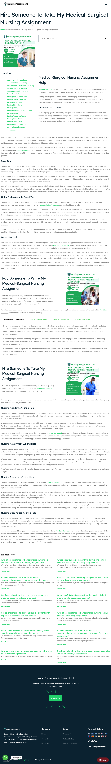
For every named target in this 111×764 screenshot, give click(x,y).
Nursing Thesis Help (14, 121)
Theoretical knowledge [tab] (14, 319)
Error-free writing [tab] (82, 319)
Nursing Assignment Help (17, 97)
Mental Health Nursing (15, 94)
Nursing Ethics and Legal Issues (19, 110)
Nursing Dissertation (15, 105)
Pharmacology (12, 130)
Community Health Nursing (17, 91)
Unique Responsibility (44, 388)
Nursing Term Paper (14, 119)
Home (2, 30)
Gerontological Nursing (16, 127)
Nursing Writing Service (16, 124)
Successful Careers (24, 150)
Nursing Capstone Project (17, 99)
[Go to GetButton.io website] (5, 761)
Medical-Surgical (45, 89)
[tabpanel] (55, 340)
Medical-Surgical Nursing (17, 88)
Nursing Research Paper (16, 116)
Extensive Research (55, 482)
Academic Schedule (61, 245)
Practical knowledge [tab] (38, 319)
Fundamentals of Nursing (17, 83)
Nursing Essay (12, 108)
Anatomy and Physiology (17, 80)
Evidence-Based (55, 433)
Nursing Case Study (14, 102)
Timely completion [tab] (61, 319)
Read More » (5, 571)
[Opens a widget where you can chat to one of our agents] (103, 760)
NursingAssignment (26, 760)
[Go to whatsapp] (5, 757)
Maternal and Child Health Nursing (20, 86)
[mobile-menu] (105, 4)
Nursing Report (13, 113)
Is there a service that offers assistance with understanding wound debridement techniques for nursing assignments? (82, 633)
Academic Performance (49, 205)
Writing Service (62, 531)
